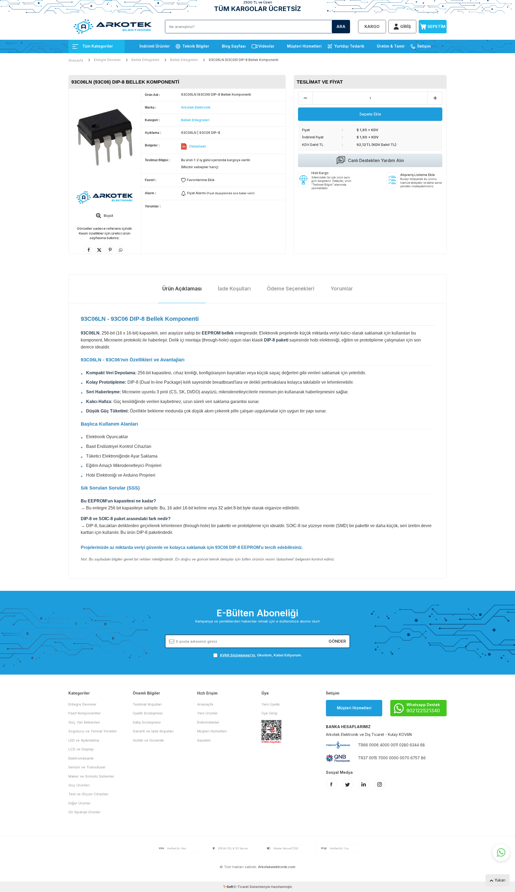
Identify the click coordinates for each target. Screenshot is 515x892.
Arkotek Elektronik (196, 107)
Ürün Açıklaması (182, 289)
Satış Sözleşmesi (147, 722)
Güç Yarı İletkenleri (84, 722)
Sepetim (204, 740)
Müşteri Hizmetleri (304, 46)
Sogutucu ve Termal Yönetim (92, 731)
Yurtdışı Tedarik (349, 46)
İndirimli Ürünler (154, 46)
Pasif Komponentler (84, 713)
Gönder (337, 641)
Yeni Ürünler (207, 713)
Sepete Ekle (370, 114)
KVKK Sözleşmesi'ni (237, 655)
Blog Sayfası (234, 46)
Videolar (266, 46)
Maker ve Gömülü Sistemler (91, 776)
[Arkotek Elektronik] (105, 197)
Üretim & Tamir (391, 46)
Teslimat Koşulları (147, 704)
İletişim (424, 46)
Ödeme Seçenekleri (290, 289)
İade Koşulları (234, 289)
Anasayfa (75, 60)
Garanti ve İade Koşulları (153, 731)
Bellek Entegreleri (145, 60)
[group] (105, 137)
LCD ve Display (81, 749)
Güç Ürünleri (79, 785)
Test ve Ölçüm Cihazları (88, 794)
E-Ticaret (241, 887)
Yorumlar (341, 289)
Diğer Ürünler (79, 803)
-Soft (228, 887)
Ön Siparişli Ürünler (84, 812)
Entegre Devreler (107, 60)
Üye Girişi (269, 713)
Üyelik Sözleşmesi (148, 713)
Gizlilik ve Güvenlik (148, 740)
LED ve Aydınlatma (83, 740)
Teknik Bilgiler (195, 46)
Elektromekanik (81, 758)
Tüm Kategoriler (97, 46)
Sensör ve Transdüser (87, 767)
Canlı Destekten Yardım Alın (376, 160)
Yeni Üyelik (271, 704)
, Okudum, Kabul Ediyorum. (261, 655)
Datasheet (197, 146)
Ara (340, 26)
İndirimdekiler (208, 722)
